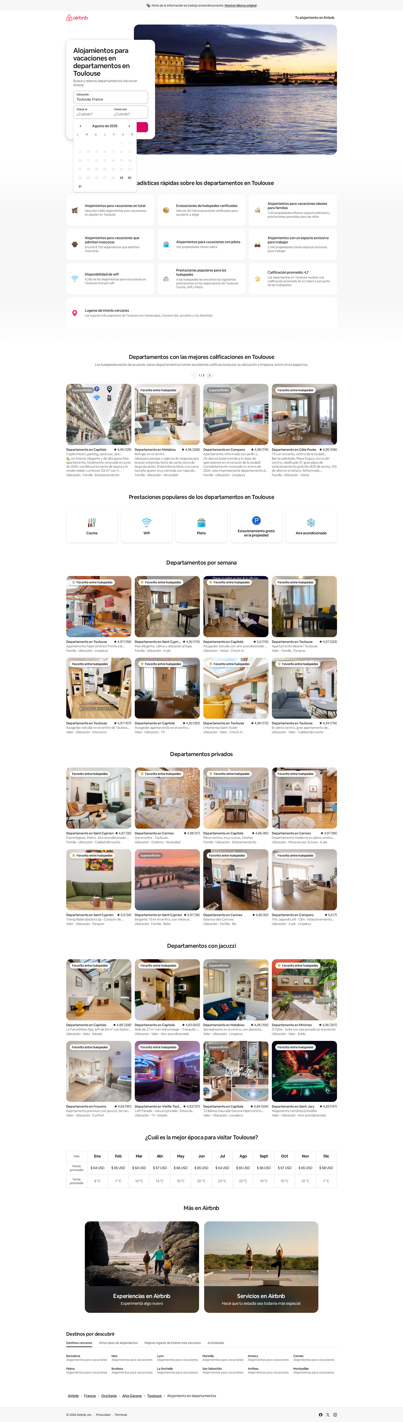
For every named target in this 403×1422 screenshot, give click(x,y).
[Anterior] (193, 375)
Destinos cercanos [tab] (79, 1343)
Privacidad (103, 1415)
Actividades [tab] (216, 1343)
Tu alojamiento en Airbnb (314, 17)
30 (129, 178)
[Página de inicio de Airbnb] (77, 17)
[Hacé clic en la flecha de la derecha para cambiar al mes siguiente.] (129, 126)
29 (121, 178)
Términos (120, 1415)
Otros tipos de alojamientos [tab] (118, 1343)
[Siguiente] (209, 375)
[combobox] (111, 99)
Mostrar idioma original (241, 5)
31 (79, 186)
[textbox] (92, 114)
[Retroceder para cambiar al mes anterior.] (80, 126)
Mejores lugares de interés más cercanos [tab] (172, 1343)
